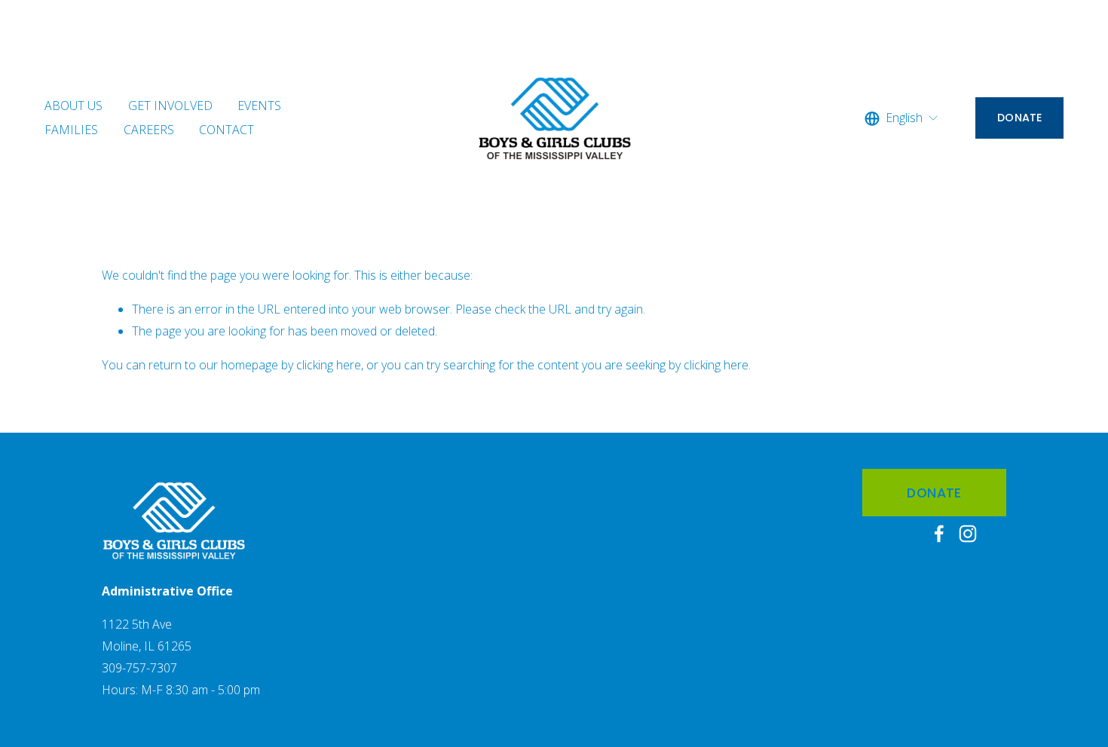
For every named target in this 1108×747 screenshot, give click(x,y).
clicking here (328, 365)
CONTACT (226, 129)
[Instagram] (968, 534)
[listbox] (902, 118)
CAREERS (149, 129)
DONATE (1019, 117)
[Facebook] (939, 534)
